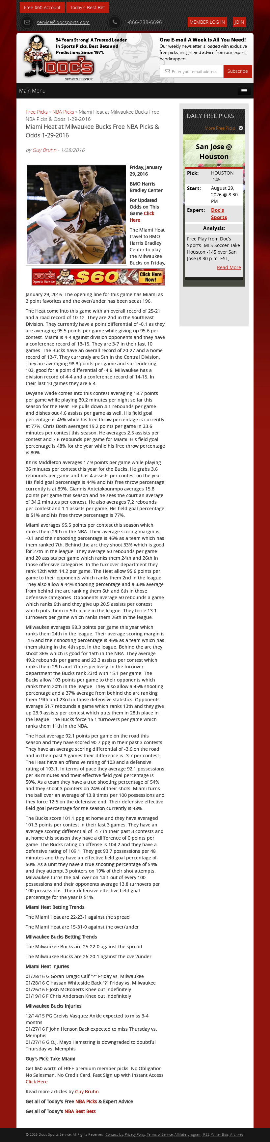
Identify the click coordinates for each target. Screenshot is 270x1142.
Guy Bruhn (44, 150)
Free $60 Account (42, 7)
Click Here (37, 1081)
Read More (229, 267)
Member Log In (207, 22)
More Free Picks (220, 128)
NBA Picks (63, 111)
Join (239, 22)
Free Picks (37, 111)
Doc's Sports (219, 213)
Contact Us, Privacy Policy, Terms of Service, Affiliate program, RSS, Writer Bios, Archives (174, 1134)
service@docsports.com (63, 22)
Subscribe (238, 71)
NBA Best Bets (80, 1111)
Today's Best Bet (87, 7)
